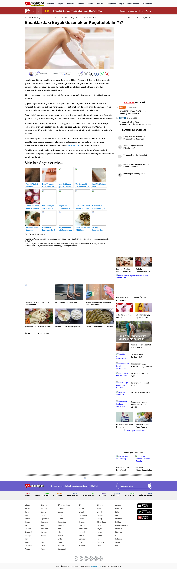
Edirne (81, 518)
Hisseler (102, 495)
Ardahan (61, 508)
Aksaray (100, 505)
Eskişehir (44, 522)
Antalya (44, 508)
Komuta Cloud (96, 566)
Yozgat (43, 549)
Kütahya (118, 532)
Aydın (99, 508)
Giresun (82, 522)
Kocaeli (82, 532)
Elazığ (99, 518)
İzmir (99, 525)
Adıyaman (44, 505)
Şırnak (117, 542)
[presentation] (33, 10)
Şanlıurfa (100, 542)
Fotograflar (111, 4)
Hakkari (118, 522)
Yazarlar (100, 4)
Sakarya (118, 539)
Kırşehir (44, 532)
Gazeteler (57, 495)
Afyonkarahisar (64, 505)
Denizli (27, 518)
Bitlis (117, 512)
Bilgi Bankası (147, 4)
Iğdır (42, 525)
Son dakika (128, 11)
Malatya (28, 535)
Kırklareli (28, 532)
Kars (60, 529)
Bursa (60, 515)
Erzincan (118, 518)
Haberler (70, 4)
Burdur (43, 515)
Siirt (42, 542)
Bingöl (99, 512)
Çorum (117, 515)
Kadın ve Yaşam (54, 18)
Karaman (44, 529)
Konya (99, 532)
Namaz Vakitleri (42, 495)
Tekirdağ (28, 545)
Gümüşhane (101, 522)
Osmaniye (82, 539)
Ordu (60, 539)
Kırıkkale (118, 529)
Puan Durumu (88, 495)
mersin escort (73, 145)
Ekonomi (80, 4)
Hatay (27, 525)
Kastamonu (83, 529)
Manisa (43, 535)
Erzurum (28, 522)
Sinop (60, 542)
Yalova (27, 549)
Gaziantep (62, 522)
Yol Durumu (129, 495)
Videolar (90, 4)
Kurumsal (51, 4)
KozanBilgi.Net (30, 18)
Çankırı (99, 515)
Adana (27, 505)
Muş (116, 535)
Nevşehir (28, 539)
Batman (44, 512)
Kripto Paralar (145, 495)
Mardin (60, 535)
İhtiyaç (60, 4)
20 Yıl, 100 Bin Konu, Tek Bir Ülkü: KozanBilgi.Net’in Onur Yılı (78, 11)
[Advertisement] (165, 53)
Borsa (27, 495)
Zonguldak (62, 549)
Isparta (61, 525)
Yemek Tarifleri (133, 4)
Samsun (28, 542)
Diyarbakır (45, 518)
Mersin (81, 535)
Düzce (60, 518)
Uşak (99, 545)
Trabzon (61, 545)
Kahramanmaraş (121, 525)
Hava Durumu (72, 495)
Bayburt (61, 512)
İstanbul (82, 525)
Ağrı (80, 505)
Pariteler (115, 495)
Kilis (59, 532)
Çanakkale (83, 515)
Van (116, 545)
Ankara (27, 508)
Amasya (118, 505)
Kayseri (100, 529)
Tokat (43, 545)
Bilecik (81, 512)
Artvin (81, 508)
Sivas (81, 542)
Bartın (27, 512)
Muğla (99, 535)
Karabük (28, 529)
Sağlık (121, 4)
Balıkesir (118, 508)
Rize (98, 539)
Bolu (26, 515)
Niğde (43, 539)
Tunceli (82, 545)
